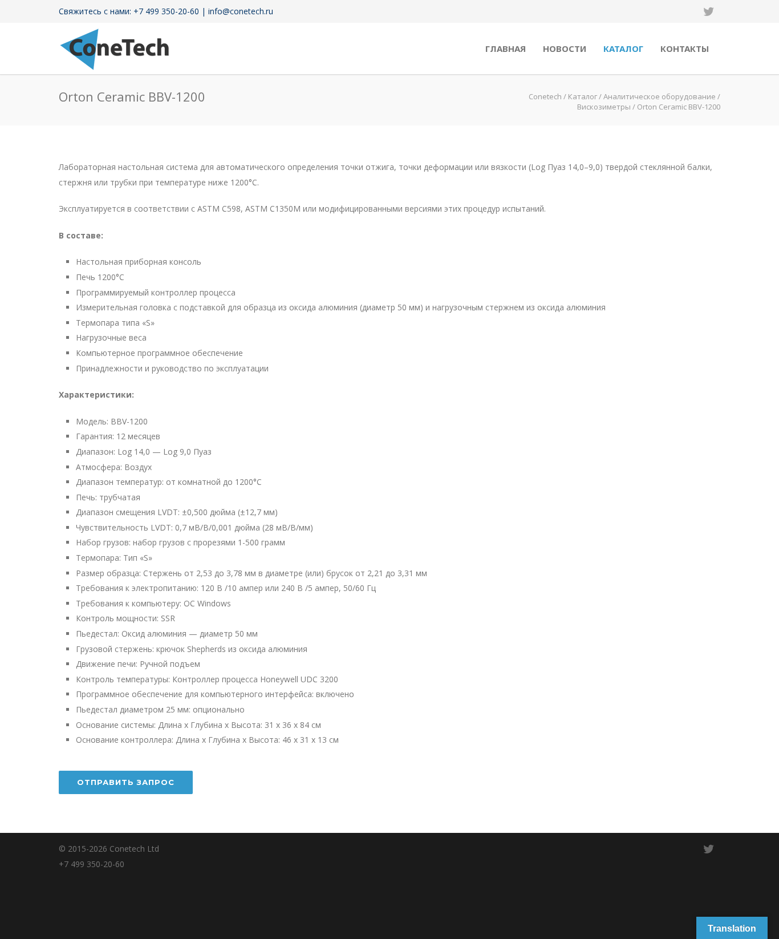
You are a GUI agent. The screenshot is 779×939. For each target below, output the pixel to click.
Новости (564, 48)
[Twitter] (708, 11)
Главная (505, 48)
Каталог (623, 48)
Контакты (684, 48)
